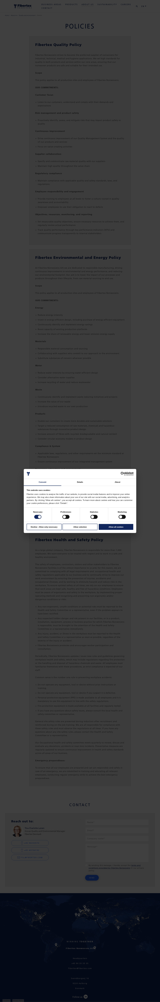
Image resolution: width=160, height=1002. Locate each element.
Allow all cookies (116, 527)
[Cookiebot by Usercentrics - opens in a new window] (123, 474)
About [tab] (117, 482)
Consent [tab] (42, 482)
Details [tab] (80, 482)
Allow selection (80, 527)
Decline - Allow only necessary (44, 527)
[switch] (66, 517)
